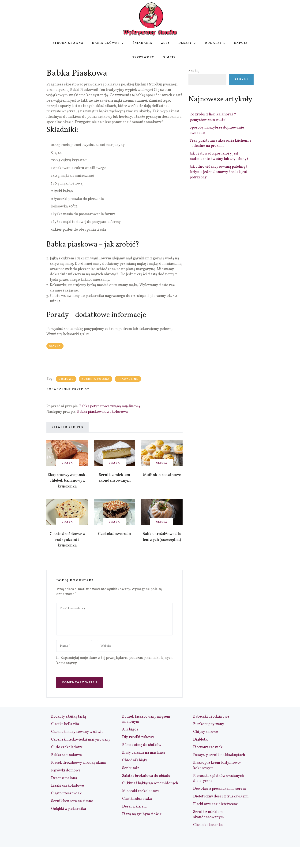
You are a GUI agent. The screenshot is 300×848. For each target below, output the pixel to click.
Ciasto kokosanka (208, 825)
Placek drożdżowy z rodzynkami (78, 762)
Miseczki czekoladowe (141, 791)
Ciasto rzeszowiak (66, 793)
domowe (66, 378)
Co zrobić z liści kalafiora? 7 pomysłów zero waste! (213, 117)
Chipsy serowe (205, 731)
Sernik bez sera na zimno (72, 801)
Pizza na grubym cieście (142, 814)
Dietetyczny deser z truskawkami (221, 796)
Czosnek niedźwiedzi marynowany (80, 739)
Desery (185, 43)
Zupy (165, 43)
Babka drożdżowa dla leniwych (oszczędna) (161, 536)
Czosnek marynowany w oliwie (77, 731)
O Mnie (169, 57)
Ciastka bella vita (65, 724)
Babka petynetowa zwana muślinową (109, 406)
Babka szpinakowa (66, 755)
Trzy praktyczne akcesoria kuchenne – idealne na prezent (220, 143)
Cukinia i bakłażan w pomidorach (150, 783)
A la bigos (130, 729)
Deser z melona (64, 778)
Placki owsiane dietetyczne (215, 804)
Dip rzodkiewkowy (138, 737)
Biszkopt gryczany (208, 724)
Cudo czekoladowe (67, 747)
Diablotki (201, 739)
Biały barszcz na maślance (143, 752)
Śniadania (143, 43)
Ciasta (55, 345)
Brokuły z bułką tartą (68, 716)
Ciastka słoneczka (137, 798)
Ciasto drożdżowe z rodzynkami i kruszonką (67, 539)
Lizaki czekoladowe (67, 785)
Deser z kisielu (134, 806)
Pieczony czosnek (207, 747)
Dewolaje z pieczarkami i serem (219, 788)
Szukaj (193, 71)
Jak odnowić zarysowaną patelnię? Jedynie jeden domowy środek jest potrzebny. (218, 172)
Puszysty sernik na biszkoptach (219, 755)
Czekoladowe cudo (114, 534)
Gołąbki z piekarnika (68, 808)
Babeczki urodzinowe (211, 716)
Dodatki (213, 43)
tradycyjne (127, 378)
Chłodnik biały (134, 760)
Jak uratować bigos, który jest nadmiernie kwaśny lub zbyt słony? (219, 156)
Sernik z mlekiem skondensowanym (114, 477)
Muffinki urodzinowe (162, 475)
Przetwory (143, 57)
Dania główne (106, 43)
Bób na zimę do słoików (141, 745)
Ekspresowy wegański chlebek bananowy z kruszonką (67, 480)
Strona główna (68, 43)
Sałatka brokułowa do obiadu (146, 775)
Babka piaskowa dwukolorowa (102, 411)
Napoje (241, 43)
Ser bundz (130, 768)
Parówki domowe (65, 770)
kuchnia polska (95, 378)
